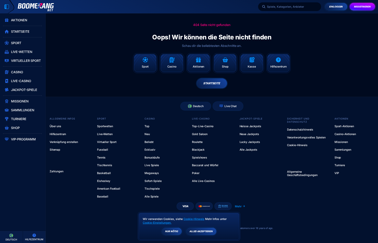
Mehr (238, 206)
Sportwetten (105, 126)
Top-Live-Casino (202, 126)
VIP (336, 173)
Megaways (152, 173)
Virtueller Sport (107, 142)
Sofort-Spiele (153, 181)
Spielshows (199, 157)
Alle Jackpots (248, 149)
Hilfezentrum (58, 134)
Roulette (197, 142)
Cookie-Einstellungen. (157, 222)
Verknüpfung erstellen (64, 142)
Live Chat (230, 106)
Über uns (55, 126)
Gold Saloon (199, 134)
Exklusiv (150, 149)
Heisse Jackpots (250, 126)
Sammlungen (342, 149)
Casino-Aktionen (345, 134)
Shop (337, 157)
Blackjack (198, 149)
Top (147, 126)
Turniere (339, 165)
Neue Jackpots (249, 134)
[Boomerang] (36, 7)
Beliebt (149, 142)
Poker (195, 173)
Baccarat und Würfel (205, 165)
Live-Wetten (104, 134)
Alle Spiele (151, 196)
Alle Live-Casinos (203, 181)
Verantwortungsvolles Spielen (306, 137)
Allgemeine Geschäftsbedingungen (302, 173)
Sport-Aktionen (344, 126)
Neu (147, 134)
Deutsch (198, 106)
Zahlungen (56, 171)
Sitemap (55, 149)
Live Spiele (152, 165)
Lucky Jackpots (250, 142)
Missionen (341, 142)
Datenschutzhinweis (300, 129)
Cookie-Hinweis (297, 145)
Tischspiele (152, 188)
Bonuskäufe (152, 157)
